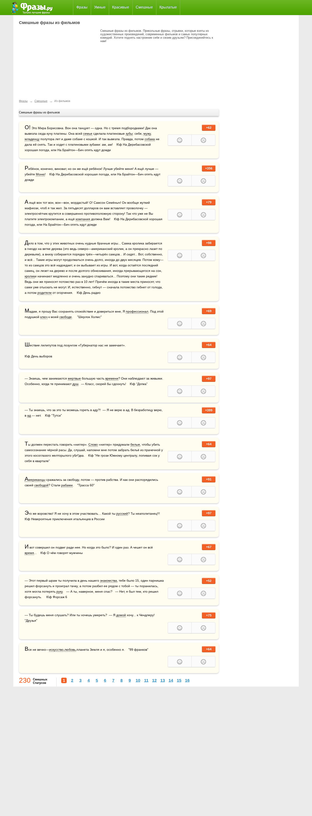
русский (122, 513)
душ (75, 384)
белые (135, 444)
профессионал (137, 311)
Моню (40, 174)
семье (87, 133)
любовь (70, 649)
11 (146, 680)
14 (171, 680)
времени (111, 378)
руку (59, 591)
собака (150, 139)
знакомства (108, 580)
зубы (129, 133)
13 (162, 680)
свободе (65, 317)
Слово (93, 444)
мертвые (74, 378)
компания (83, 219)
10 (138, 680)
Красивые (120, 7)
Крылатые (168, 7)
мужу (147, 133)
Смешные (144, 7)
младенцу (32, 139)
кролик (30, 276)
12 (154, 680)
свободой (41, 485)
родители (44, 292)
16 (187, 680)
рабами (67, 485)
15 (179, 680)
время (29, 553)
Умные (100, 7)
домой (121, 615)
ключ (44, 317)
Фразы (81, 7)
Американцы (35, 480)
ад (29, 415)
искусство (56, 649)
